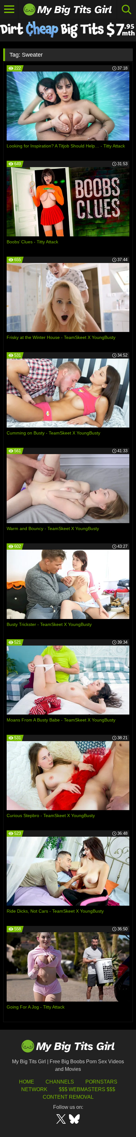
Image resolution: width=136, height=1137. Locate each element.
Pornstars (101, 1081)
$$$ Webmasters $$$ (87, 1089)
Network (34, 1089)
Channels (60, 1081)
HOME (26, 1081)
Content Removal (68, 1097)
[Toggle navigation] (9, 9)
